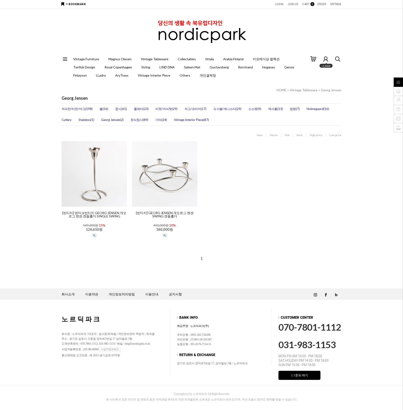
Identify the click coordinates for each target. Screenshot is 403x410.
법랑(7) (295, 109)
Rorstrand (245, 67)
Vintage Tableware (154, 59)
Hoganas (268, 67)
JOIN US (293, 4)
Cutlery (67, 120)
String (145, 67)
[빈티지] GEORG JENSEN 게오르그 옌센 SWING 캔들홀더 (165, 214)
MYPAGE (335, 4)
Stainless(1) (86, 120)
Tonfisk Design (84, 67)
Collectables (187, 59)
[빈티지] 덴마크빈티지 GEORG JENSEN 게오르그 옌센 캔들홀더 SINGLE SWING (94, 214)
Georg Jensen (331, 90)
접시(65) (121, 109)
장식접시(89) (139, 120)
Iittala (209, 59)
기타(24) (161, 120)
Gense (289, 67)
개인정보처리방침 (122, 294)
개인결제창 (208, 75)
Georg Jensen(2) (112, 120)
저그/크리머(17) (195, 109)
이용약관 (91, 294)
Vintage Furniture (86, 59)
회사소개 (68, 294)
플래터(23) (141, 109)
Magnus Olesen (120, 59)
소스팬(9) (254, 109)
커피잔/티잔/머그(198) (77, 109)
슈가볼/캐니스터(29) (227, 109)
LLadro (101, 75)
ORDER (322, 4)
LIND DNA (167, 67)
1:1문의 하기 (299, 375)
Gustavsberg (219, 67)
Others (185, 75)
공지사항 (175, 294)
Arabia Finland (233, 59)
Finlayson (80, 75)
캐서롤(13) (275, 109)
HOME (281, 90)
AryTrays (122, 75)
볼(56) (104, 109)
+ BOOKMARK (76, 4)
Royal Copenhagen (118, 67)
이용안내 (151, 294)
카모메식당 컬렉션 (266, 59)
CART (307, 4)
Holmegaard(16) (318, 109)
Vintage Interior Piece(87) (191, 120)
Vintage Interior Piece (154, 75)
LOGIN (279, 4)
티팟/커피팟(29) (166, 109)
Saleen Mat (192, 67)
